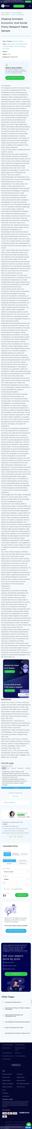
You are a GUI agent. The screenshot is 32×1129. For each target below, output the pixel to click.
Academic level (7, 858)
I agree (28, 1127)
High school (9, 860)
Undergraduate (23, 860)
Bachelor (9, 863)
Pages (4, 882)
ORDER (28, 1)
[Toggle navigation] (30, 6)
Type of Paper (6, 868)
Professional (22, 863)
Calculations (24, 854)
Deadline (5, 876)
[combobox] (16, 872)
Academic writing (7, 854)
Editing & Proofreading (15, 854)
